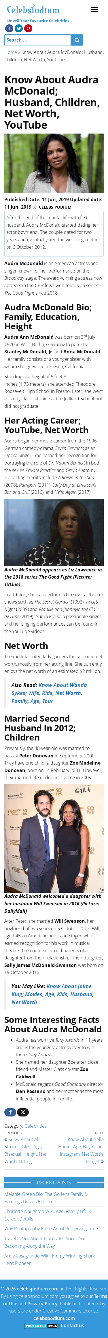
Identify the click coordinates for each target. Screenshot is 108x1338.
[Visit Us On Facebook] (9, 28)
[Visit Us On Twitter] (18, 28)
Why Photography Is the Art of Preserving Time (51, 1228)
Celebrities (35, 1126)
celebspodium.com (37, 1289)
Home (10, 52)
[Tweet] (23, 1112)
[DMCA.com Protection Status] (42, 1325)
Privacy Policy (42, 1303)
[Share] (10, 1112)
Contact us (72, 1325)
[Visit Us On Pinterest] (28, 28)
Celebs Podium (55, 207)
